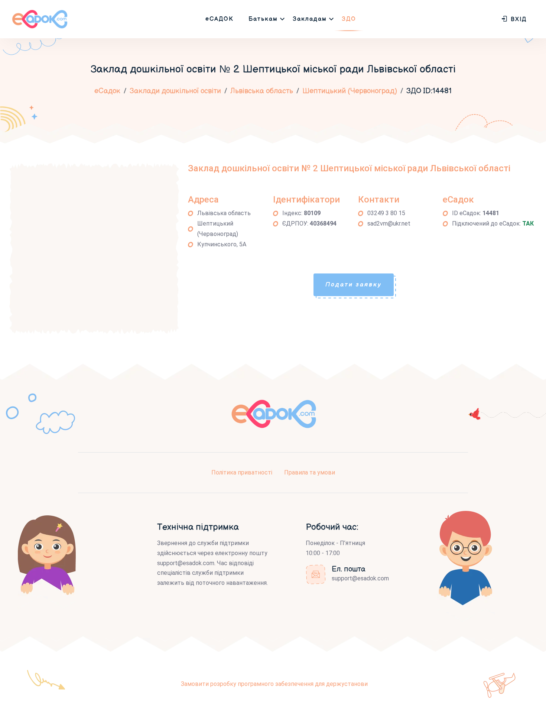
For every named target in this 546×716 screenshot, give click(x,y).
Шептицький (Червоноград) (349, 91)
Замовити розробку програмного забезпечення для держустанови (274, 683)
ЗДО (349, 19)
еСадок (107, 91)
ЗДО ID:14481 (429, 91)
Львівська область (261, 91)
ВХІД (517, 19)
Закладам (310, 19)
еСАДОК (219, 19)
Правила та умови (309, 472)
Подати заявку (353, 284)
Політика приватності (241, 472)
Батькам (263, 19)
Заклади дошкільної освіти (175, 91)
